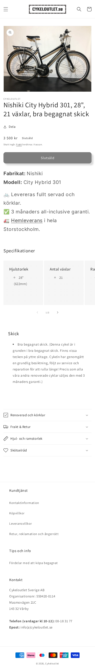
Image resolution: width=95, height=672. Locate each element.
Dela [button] (12, 127)
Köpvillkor (17, 513)
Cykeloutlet (52, 663)
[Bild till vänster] (37, 312)
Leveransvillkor (20, 523)
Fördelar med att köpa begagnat (33, 563)
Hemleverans (27, 220)
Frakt (19, 144)
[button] (6, 9)
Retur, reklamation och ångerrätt (34, 534)
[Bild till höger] (58, 312)
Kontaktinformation (24, 503)
